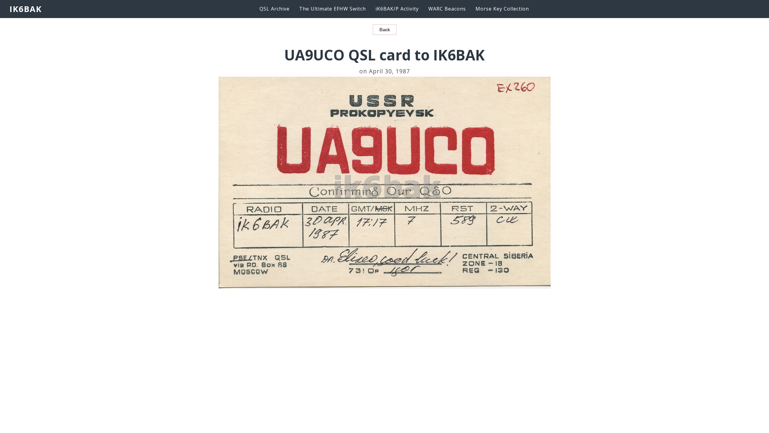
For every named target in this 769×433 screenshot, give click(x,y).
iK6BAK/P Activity (397, 8)
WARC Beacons (447, 8)
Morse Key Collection (502, 8)
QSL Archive (275, 8)
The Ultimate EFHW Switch (332, 8)
